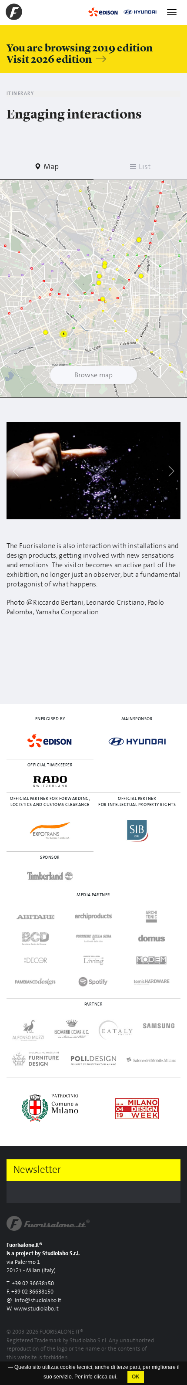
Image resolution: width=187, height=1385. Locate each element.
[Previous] (16, 471)
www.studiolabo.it (36, 1309)
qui (112, 1377)
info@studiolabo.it (38, 1300)
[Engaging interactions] (93, 470)
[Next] (170, 471)
